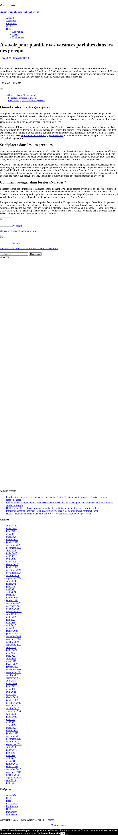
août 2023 (11, 614)
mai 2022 (10, 655)
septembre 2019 (14, 744)
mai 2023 (10, 622)
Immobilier (11, 23)
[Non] (66, 834)
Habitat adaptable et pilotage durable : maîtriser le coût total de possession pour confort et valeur (52, 508)
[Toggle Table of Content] (2, 89)
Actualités (11, 20)
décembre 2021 (13, 669)
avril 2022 (11, 658)
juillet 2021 (11, 683)
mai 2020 (10, 722)
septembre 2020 (14, 711)
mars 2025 (11, 561)
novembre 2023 (13, 606)
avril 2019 (11, 758)
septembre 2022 (14, 644)
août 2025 (11, 550)
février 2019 (12, 763)
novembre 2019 (13, 738)
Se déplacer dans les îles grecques (22, 98)
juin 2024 (10, 586)
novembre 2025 (13, 547)
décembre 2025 (13, 545)
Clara (14, 58)
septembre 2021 (14, 678)
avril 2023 (11, 625)
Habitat (9, 29)
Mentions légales (59, 825)
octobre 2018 (12, 774)
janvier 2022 (12, 667)
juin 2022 (10, 653)
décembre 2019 (13, 736)
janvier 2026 (12, 542)
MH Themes (48, 820)
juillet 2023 (11, 617)
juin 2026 (10, 531)
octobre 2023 (12, 608)
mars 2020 (11, 727)
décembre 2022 (13, 636)
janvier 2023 (12, 633)
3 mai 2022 (5, 58)
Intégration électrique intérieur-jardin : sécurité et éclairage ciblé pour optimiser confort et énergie (53, 511)
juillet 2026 (11, 528)
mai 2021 (10, 689)
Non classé (11, 814)
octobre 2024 (12, 575)
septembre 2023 (14, 611)
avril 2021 (11, 691)
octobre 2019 (12, 741)
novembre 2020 (13, 705)
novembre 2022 (13, 639)
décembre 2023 (13, 603)
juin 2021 (10, 686)
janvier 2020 (12, 733)
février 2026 (12, 539)
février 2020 (12, 730)
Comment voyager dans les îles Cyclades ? (26, 100)
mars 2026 (11, 536)
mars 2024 (11, 595)
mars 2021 (11, 694)
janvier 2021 (12, 700)
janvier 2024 (12, 600)
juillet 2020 (11, 716)
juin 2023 (10, 619)
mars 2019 (11, 761)
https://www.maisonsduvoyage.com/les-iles (42, 135)
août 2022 (11, 647)
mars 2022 (11, 661)
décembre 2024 (13, 570)
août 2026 (11, 525)
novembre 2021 (13, 672)
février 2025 (12, 564)
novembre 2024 (13, 572)
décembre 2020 (13, 702)
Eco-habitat (17, 31)
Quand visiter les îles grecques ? (22, 95)
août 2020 (11, 714)
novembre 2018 (13, 772)
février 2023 (12, 631)
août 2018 (11, 780)
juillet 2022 (11, 650)
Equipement (18, 37)
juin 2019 (10, 752)
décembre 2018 (13, 769)
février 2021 (12, 697)
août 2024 (11, 581)
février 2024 (12, 597)
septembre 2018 (14, 777)
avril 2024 (11, 592)
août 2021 (11, 680)
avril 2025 (11, 559)
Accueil (10, 18)
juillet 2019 (11, 750)
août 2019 (11, 747)
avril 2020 (11, 725)
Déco (15, 34)
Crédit (9, 26)
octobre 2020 (12, 708)
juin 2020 (10, 719)
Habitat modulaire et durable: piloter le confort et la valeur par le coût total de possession (48, 513)
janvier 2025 (12, 567)
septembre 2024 (14, 578)
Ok (63, 833)
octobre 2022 (12, 642)
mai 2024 (10, 589)
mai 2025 (10, 556)
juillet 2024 (11, 583)
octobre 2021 (12, 675)
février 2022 (12, 664)
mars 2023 (11, 628)
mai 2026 (10, 534)
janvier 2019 (12, 766)
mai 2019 (10, 755)
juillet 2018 (11, 783)
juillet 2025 (11, 553)
